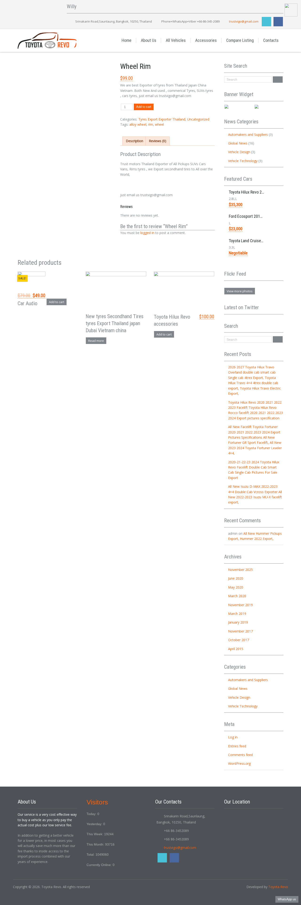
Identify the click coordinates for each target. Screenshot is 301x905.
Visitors (97, 802)
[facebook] (278, 21)
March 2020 (237, 596)
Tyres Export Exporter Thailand (161, 119)
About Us (148, 40)
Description (134, 141)
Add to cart (143, 107)
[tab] (134, 141)
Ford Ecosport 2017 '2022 (251, 216)
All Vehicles (176, 40)
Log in (233, 737)
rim (150, 124)
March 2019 (237, 613)
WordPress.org (239, 763)
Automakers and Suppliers (248, 134)
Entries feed (237, 746)
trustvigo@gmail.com (243, 21)
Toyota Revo (278, 887)
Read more (96, 341)
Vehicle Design (239, 152)
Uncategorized (198, 119)
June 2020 (235, 578)
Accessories (206, 40)
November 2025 (240, 569)
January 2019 (238, 622)
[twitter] (266, 21)
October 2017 (238, 640)
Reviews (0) (157, 141)
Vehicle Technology (242, 161)
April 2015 (235, 649)
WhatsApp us (287, 899)
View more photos (240, 291)
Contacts (271, 40)
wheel (159, 124)
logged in (147, 232)
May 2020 (235, 587)
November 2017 (240, 631)
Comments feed (240, 755)
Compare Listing (240, 40)
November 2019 (240, 605)
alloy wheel (137, 124)
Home (126, 40)
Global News (237, 143)
